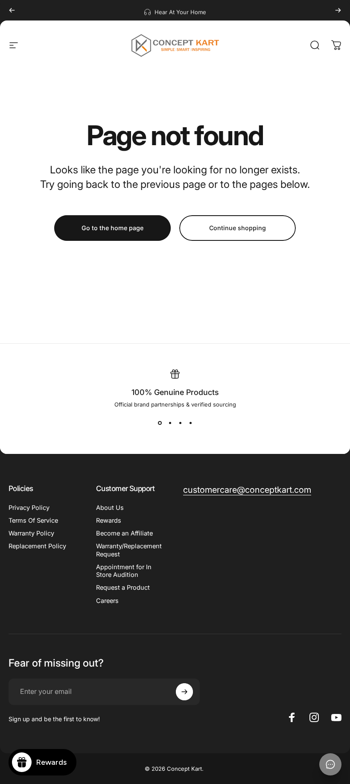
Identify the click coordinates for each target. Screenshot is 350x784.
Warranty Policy (31, 533)
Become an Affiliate (124, 533)
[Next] (338, 10)
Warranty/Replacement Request (129, 550)
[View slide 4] (190, 423)
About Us (110, 508)
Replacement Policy (37, 546)
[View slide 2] (170, 423)
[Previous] (12, 10)
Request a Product (123, 587)
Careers (107, 601)
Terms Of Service (33, 520)
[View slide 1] (160, 423)
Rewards (108, 520)
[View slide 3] (180, 423)
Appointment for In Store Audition (124, 571)
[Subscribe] (184, 691)
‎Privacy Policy (29, 508)
